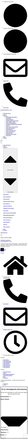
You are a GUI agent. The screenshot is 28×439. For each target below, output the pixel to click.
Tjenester (5, 115)
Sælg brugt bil (6, 199)
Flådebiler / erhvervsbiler (8, 208)
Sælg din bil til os (7, 113)
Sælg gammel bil (6, 196)
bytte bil (7, 125)
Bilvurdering (6, 194)
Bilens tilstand (5, 399)
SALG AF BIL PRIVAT (11, 123)
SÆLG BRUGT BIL (10, 122)
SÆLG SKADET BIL (11, 130)
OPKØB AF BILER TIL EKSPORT (14, 124)
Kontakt (5, 137)
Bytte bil (5, 224)
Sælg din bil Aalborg (10, 128)
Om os (4, 114)
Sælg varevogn (6, 226)
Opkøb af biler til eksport (8, 201)
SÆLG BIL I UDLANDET (12, 126)
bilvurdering (8, 118)
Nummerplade (5, 396)
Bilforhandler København (8, 215)
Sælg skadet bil (6, 222)
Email (2, 435)
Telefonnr (4, 432)
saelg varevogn (9, 133)
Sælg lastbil (8, 135)
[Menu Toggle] (1, 142)
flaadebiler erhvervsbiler (11, 134)
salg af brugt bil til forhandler (12, 120)
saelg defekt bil (9, 129)
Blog (4, 136)
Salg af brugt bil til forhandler (9, 212)
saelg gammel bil (9, 119)
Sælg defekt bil (6, 203)
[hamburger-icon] (1, 111)
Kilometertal (4, 429)
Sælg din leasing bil (10, 131)
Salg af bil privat (6, 219)
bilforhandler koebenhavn (11, 117)
